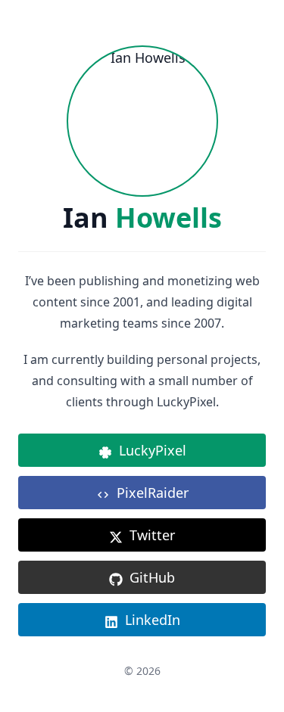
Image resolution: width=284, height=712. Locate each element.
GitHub (152, 577)
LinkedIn (152, 620)
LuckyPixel (152, 450)
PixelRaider (153, 492)
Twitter (152, 535)
